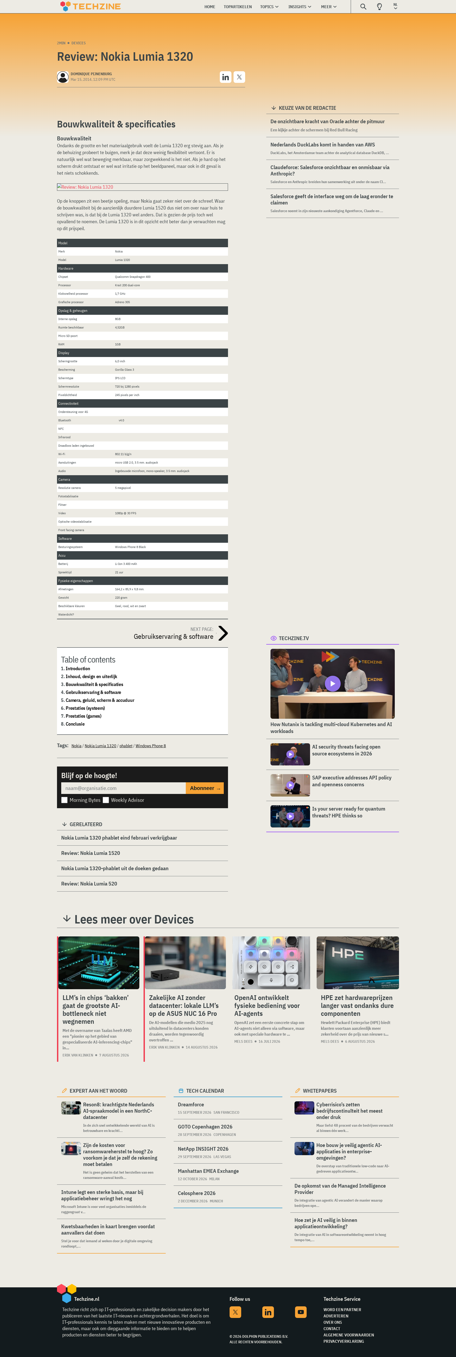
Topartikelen (238, 6)
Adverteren (336, 1315)
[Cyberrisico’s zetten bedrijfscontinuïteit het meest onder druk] (304, 1117)
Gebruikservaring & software (93, 692)
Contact (332, 1328)
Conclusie (75, 724)
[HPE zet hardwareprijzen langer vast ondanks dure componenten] (358, 962)
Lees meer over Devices (134, 919)
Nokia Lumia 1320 (100, 745)
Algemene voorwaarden (349, 1334)
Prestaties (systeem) (85, 708)
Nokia (77, 745)
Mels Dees (243, 1041)
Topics (267, 6)
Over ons (333, 1322)
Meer (326, 6)
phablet (126, 745)
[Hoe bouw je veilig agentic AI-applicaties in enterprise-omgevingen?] (304, 1158)
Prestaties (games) (83, 716)
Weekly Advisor (127, 799)
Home (210, 6)
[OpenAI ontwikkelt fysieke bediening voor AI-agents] (271, 962)
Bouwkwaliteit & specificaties (94, 684)
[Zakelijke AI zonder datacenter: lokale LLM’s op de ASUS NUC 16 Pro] (185, 962)
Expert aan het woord (98, 1090)
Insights (297, 6)
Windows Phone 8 (151, 745)
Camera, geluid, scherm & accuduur (100, 700)
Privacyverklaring (344, 1341)
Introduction (78, 668)
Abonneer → (205, 788)
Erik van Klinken (78, 1055)
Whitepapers (320, 1090)
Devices (79, 43)
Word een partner (342, 1309)
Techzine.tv (294, 638)
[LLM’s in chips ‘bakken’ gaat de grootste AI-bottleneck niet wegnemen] (98, 962)
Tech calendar (205, 1090)
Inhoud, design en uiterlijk (91, 676)
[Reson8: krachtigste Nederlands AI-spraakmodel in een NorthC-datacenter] (71, 1117)
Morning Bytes (85, 799)
